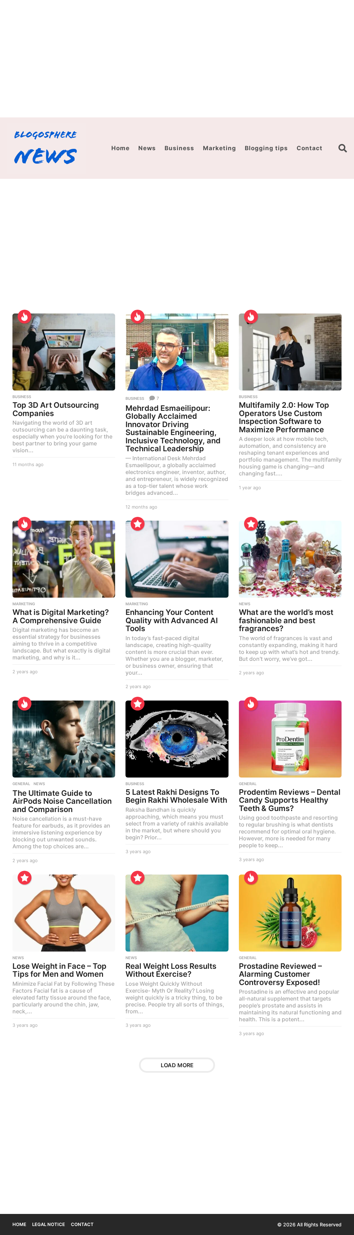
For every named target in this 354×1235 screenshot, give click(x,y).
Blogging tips (266, 148)
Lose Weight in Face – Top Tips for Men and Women (59, 970)
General (21, 784)
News (147, 148)
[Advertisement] (177, 58)
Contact (310, 148)
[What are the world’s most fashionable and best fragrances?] (290, 559)
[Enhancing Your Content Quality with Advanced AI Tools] (176, 559)
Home (120, 148)
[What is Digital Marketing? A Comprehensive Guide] (63, 559)
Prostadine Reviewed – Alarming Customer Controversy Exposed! (280, 974)
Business (179, 148)
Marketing (219, 148)
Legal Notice (48, 1224)
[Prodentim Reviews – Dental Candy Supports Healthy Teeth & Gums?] (290, 739)
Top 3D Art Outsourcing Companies (55, 409)
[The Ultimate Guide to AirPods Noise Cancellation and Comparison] (63, 739)
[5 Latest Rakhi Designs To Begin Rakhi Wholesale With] (176, 739)
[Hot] (24, 317)
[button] (342, 148)
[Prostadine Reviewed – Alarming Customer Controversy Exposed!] (290, 913)
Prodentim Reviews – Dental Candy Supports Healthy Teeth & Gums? (290, 800)
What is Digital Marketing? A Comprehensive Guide (60, 616)
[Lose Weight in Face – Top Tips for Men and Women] (63, 913)
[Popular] (138, 524)
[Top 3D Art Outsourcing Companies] (63, 351)
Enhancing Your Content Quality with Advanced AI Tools (171, 620)
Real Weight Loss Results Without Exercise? (170, 970)
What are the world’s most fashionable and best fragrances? (286, 620)
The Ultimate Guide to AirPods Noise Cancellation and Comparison (62, 801)
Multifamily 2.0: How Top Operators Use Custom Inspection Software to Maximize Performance (284, 417)
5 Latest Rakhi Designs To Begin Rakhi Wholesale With (176, 796)
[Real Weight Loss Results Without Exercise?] (176, 913)
